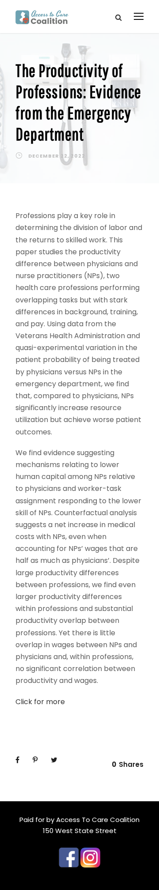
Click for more (40, 702)
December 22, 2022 (56, 155)
